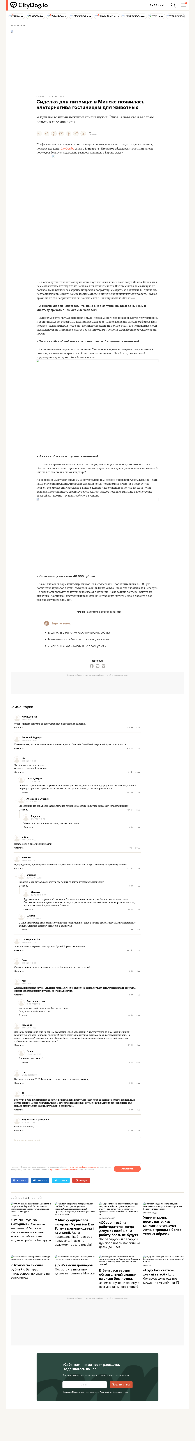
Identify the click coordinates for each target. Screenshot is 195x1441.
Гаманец (15, 1215)
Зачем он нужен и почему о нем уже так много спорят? (119, 1278)
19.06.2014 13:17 (33, 1004)
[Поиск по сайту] (173, 5)
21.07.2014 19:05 (34, 918)
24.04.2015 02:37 (29, 1095)
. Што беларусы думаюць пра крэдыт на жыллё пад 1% (161, 1276)
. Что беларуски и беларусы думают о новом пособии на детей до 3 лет (119, 1235)
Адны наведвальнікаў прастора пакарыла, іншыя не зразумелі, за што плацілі (74, 1232)
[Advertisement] (97, 684)
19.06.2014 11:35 (29, 942)
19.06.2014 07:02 (29, 740)
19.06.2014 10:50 (34, 801)
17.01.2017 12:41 (28, 1122)
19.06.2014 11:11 (28, 860)
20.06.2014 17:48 (34, 1054)
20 (63, 96)
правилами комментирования (63, 1169)
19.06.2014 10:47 (34, 781)
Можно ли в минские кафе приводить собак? (79, 632)
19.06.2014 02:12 (29, 719)
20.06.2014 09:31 (34, 877)
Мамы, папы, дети (107, 1218)
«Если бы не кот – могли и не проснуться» (77, 646)
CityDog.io (41, 96)
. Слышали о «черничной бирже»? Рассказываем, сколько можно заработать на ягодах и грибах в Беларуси (31, 1230)
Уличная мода (150, 1213)
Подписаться (121, 1384)
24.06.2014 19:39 (29, 1074)
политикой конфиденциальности (83, 1167)
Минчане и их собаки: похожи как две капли (78, 639)
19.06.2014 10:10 (29, 761)
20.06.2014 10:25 (38, 895)
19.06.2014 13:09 (29, 983)
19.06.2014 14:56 (29, 1027)
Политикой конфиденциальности (114, 1392)
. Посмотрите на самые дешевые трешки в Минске (75, 1269)
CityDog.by (67, 148)
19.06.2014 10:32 (29, 839)
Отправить (127, 1168)
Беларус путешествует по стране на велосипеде (30, 1271)
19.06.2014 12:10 (29, 963)
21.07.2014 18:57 (38, 819)
